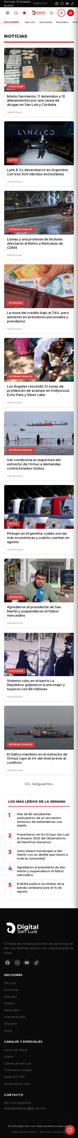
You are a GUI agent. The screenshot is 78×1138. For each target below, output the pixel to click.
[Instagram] (62, 3)
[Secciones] (7, 13)
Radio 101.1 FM (14, 1077)
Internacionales (14, 1017)
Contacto (40, 3)
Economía (46, 22)
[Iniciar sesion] (61, 13)
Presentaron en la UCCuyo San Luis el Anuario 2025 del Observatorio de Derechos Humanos (43, 838)
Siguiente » (45, 784)
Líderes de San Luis (17, 1063)
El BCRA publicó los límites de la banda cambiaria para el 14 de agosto (40, 887)
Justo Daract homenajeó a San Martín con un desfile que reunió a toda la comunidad (42, 855)
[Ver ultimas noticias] (70, 1130)
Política (9, 1003)
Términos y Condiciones (52, 1131)
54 (34, 784)
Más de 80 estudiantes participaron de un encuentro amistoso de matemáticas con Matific (39, 819)
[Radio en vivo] (24, 13)
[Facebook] (56, 3)
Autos (8, 1030)
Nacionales (11, 1010)
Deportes (10, 1024)
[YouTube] (67, 3)
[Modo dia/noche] (52, 13)
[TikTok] (72, 3)
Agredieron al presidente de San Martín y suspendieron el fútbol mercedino (41, 871)
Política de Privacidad (24, 1131)
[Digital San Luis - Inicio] (38, 13)
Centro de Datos (15, 1050)
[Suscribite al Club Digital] (70, 12)
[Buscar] (16, 13)
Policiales (62, 22)
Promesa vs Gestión (18, 1070)
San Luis (30, 22)
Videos (8, 1056)
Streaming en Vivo (17, 1084)
